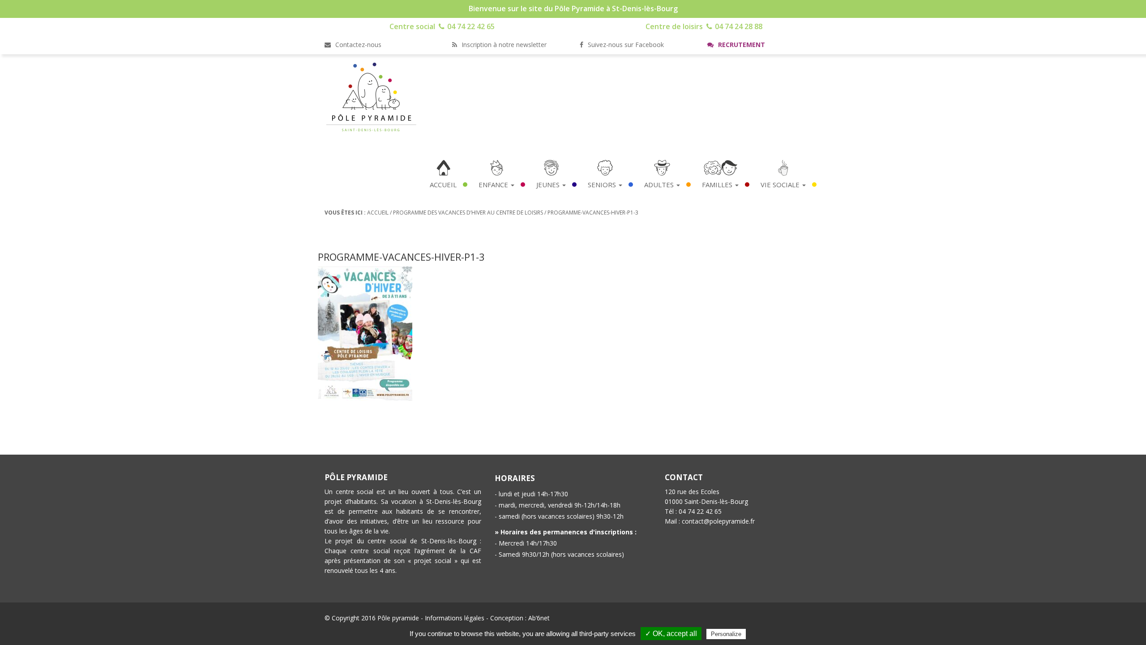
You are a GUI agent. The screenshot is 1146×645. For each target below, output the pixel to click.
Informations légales (454, 618)
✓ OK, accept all (671, 633)
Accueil (443, 184)
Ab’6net (539, 618)
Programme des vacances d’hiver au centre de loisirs (468, 212)
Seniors (603, 184)
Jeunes (548, 184)
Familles (718, 184)
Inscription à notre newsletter (503, 44)
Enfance (494, 184)
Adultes (660, 184)
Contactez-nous (357, 44)
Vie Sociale (781, 184)
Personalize (726, 634)
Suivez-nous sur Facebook (625, 44)
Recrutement (740, 44)
